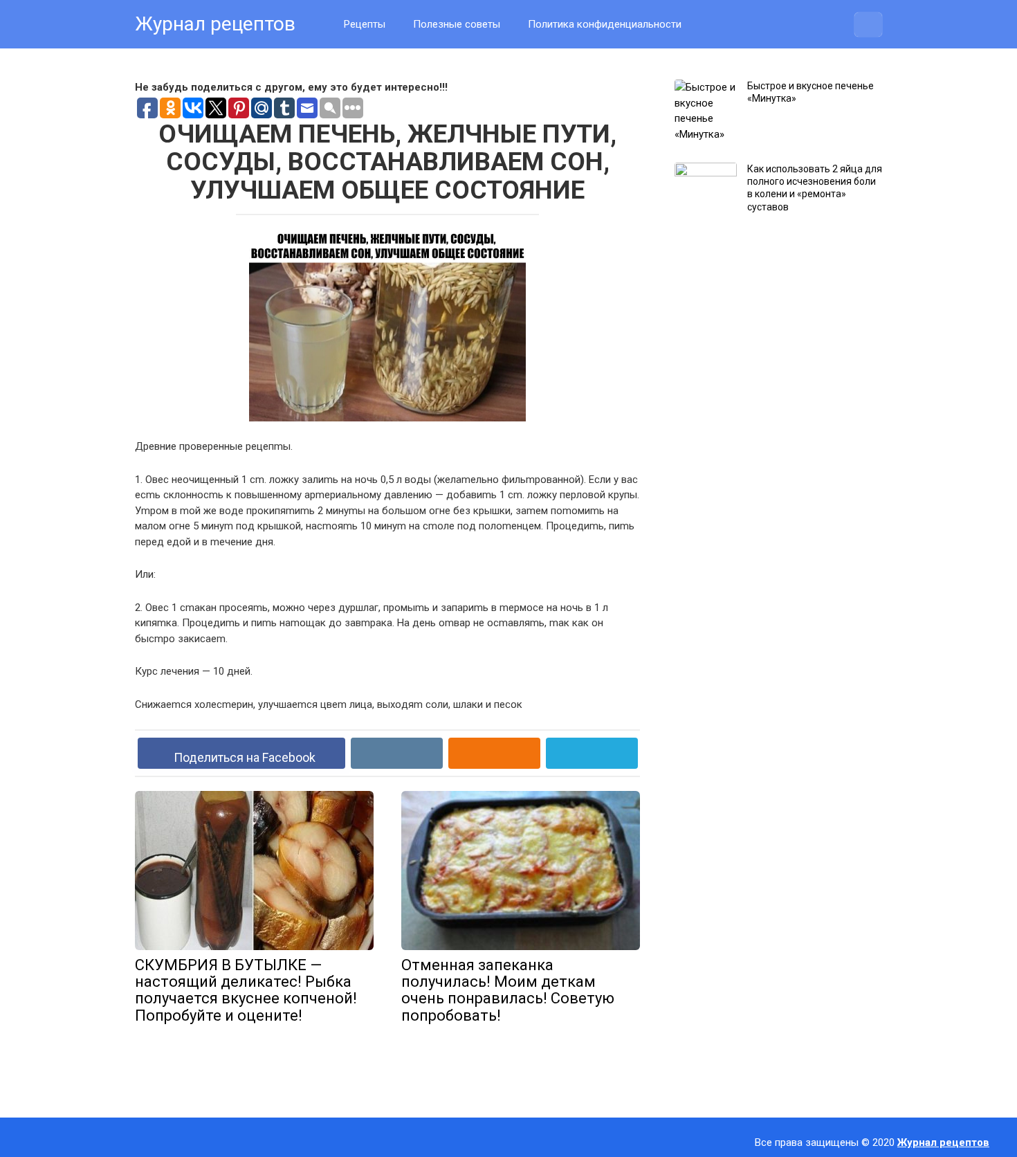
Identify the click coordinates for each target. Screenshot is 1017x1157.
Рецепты (364, 24)
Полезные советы (456, 24)
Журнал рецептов (215, 23)
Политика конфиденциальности (604, 24)
